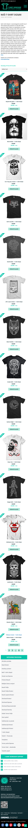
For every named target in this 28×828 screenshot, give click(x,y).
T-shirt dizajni (5, 732)
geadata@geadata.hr (12, 1)
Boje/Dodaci (5, 665)
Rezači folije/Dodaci (7, 691)
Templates (5, 739)
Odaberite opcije (14, 109)
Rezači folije (5, 687)
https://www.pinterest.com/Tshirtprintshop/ (11, 825)
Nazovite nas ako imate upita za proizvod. (13, 763)
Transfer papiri (6, 751)
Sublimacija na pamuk (8, 721)
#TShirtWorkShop (5, 59)
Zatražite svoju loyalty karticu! (10, 769)
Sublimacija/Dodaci (7, 724)
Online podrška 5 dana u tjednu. (11, 760)
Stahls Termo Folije (7, 713)
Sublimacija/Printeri (7, 728)
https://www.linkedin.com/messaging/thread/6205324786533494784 (15, 825)
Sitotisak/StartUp (7, 710)
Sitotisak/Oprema (7, 702)
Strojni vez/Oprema (7, 676)
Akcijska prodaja (6, 661)
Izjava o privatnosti (4, 814)
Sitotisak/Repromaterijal (9, 706)
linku (2, 55)
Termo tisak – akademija (9, 747)
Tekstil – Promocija (7, 736)
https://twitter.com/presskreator (6, 825)
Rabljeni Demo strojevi (8, 683)
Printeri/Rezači (6, 680)
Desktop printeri (6, 668)
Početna (2, 17)
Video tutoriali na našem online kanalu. (12, 766)
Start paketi (5, 717)
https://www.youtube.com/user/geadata (23, 825)
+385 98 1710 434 (4, 1)
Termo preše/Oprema (8, 743)
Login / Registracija (26, 1)
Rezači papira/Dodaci (8, 695)
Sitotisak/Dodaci (6, 698)
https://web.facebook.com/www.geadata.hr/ (2, 825)
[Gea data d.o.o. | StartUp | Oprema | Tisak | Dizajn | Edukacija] (11, 6)
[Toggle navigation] (25, 6)
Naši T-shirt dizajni (7, 672)
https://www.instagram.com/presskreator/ (19, 825)
